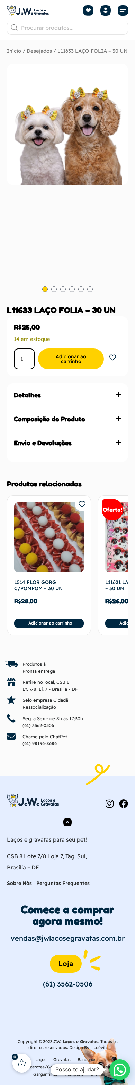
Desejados (39, 51)
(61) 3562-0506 (38, 725)
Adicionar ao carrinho (71, 358)
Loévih (100, 1047)
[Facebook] (123, 803)
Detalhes (27, 395)
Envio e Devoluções (43, 443)
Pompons (74, 1074)
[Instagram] (109, 803)
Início (14, 51)
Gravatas (62, 1059)
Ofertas (97, 1074)
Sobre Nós (19, 883)
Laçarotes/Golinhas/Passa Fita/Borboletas (67, 1066)
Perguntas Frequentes (63, 883)
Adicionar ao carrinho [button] (50, 623)
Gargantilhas (45, 1074)
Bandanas (87, 1059)
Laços (40, 1059)
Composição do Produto (49, 419)
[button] (123, 10)
